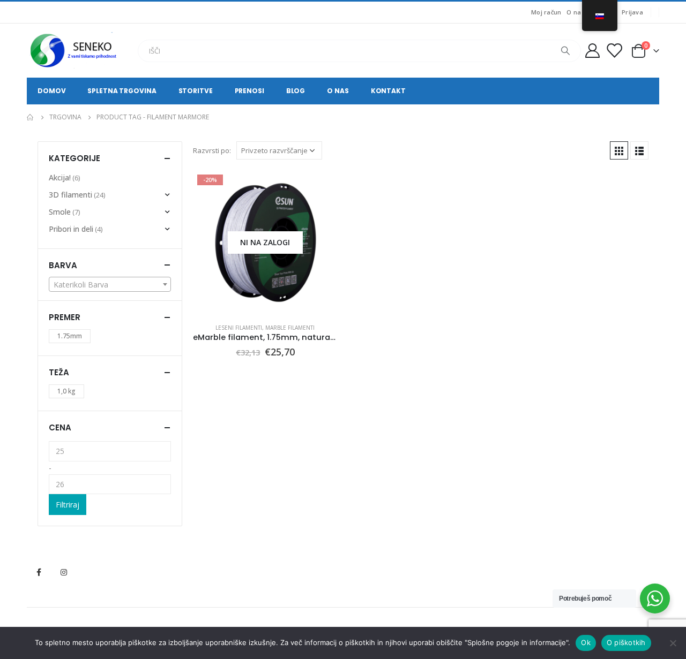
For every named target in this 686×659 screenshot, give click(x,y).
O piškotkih (626, 642)
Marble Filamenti (290, 327)
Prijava (632, 12)
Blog (295, 90)
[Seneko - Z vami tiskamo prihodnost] (75, 51)
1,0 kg (66, 391)
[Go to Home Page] (30, 117)
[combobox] (110, 284)
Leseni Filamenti (238, 327)
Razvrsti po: (212, 150)
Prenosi (249, 90)
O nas (575, 12)
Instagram (63, 572)
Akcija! (60, 177)
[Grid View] (619, 150)
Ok (586, 642)
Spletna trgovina (121, 90)
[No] (672, 643)
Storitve (195, 90)
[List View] (639, 150)
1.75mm (69, 335)
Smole (60, 212)
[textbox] (109, 284)
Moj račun (546, 12)
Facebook (38, 572)
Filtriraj (67, 504)
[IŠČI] (565, 51)
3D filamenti (70, 195)
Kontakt (388, 90)
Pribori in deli (71, 229)
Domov (51, 90)
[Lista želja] (614, 50)
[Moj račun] (592, 50)
